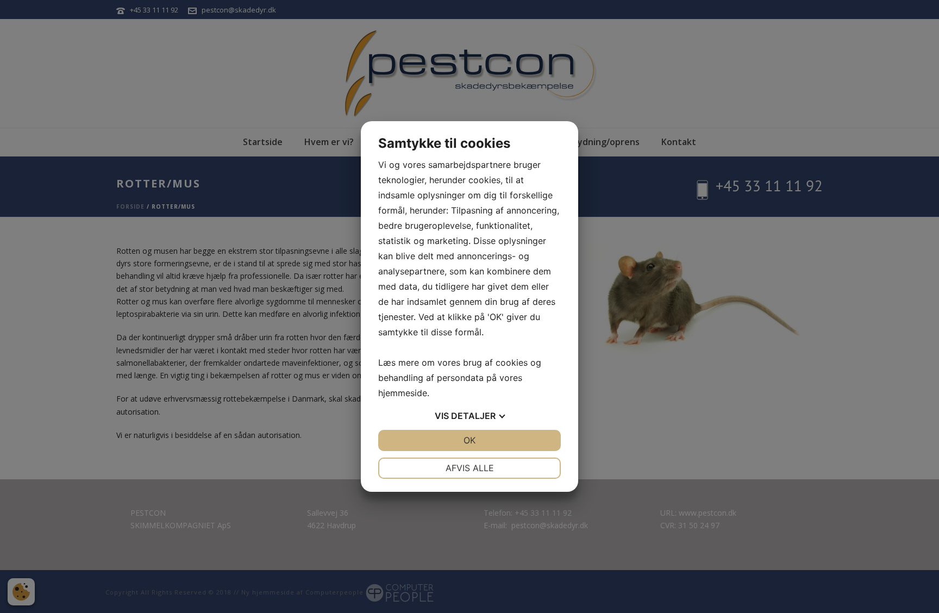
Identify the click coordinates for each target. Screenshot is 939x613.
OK (469, 440)
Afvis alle (470, 467)
